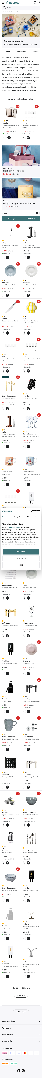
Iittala (8, 51)
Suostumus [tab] (6, 517)
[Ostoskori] (39, 2)
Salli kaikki (21, 552)
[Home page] (13, 3)
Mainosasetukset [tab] (33, 517)
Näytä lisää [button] (21, 995)
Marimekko (21, 51)
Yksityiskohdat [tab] (19, 517)
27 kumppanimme (13, 527)
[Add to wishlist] (5, 137)
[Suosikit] (35, 2)
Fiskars (35, 51)
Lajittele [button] (30, 218)
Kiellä (21, 565)
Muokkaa (20, 558)
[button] (4, 7)
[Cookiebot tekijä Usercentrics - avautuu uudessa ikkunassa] (31, 511)
